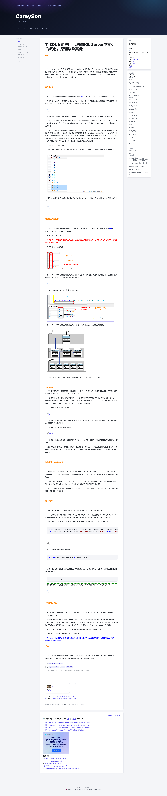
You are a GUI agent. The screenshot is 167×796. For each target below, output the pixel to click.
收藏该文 (65, 673)
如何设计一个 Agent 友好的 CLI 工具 (55, 766)
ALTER (50, 557)
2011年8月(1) (132, 154)
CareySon (28, 16)
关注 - (59, 686)
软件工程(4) (132, 92)
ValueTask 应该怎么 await (52, 763)
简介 (19, 41)
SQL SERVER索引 (54, 667)
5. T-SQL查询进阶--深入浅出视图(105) (139, 173)
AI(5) (130, 80)
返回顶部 (117, 715)
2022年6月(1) (132, 131)
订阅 (41, 28)
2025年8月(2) (133, 109)
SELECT (51, 529)
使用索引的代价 (22, 57)
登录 (68, 719)
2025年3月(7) (133, 118)
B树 (63, 667)
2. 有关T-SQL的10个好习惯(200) (138, 163)
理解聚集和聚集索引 (23, 46)
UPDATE (51, 579)
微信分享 (49, 677)
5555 (134, 63)
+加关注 (49, 691)
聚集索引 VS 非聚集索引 (24, 52)
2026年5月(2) (133, 99)
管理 (47, 28)
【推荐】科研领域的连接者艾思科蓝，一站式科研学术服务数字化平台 (64, 730)
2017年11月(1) (132, 137)
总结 (19, 61)
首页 (24, 28)
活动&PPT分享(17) (134, 89)
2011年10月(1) (132, 150)
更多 (130, 146)
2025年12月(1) (133, 103)
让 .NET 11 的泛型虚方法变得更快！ (55, 758)
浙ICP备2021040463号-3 (94, 789)
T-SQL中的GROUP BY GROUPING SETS (63, 696)
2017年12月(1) (133, 134)
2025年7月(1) (132, 112)
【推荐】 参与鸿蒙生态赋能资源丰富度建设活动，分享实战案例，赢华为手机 (67, 723)
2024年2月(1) (132, 124)
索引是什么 (21, 44)
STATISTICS (56, 579)
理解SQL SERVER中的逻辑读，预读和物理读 (64, 698)
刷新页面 (111, 715)
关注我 (57, 673)
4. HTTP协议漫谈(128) (135, 169)
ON (74, 557)
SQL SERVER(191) (134, 83)
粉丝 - (54, 686)
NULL (107, 531)
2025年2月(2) (133, 121)
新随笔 (31, 28)
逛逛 (74, 719)
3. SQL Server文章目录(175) (137, 166)
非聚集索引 (21, 49)
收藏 (90, 704)
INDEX (54, 557)
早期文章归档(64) (134, 95)
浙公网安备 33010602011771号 (76, 789)
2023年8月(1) (132, 128)
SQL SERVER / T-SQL (55, 663)
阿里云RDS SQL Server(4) (136, 86)
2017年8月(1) (132, 140)
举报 (93, 704)
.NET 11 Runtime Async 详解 (53, 761)
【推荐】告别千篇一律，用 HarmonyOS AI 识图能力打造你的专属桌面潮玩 (66, 727)
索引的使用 (21, 54)
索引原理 (69, 667)
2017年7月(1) (132, 143)
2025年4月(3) (133, 115)
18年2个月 (135, 59)
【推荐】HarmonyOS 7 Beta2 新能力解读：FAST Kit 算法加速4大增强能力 (67, 725)
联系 (36, 28)
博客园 (19, 28)
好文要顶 (49, 673)
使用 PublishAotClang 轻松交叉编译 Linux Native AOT (61, 768)
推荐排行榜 (131, 156)
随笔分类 (131, 77)
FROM (50, 531)
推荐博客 (135, 61)
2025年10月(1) (133, 106)
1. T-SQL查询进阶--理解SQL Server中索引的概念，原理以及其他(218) (139, 159)
